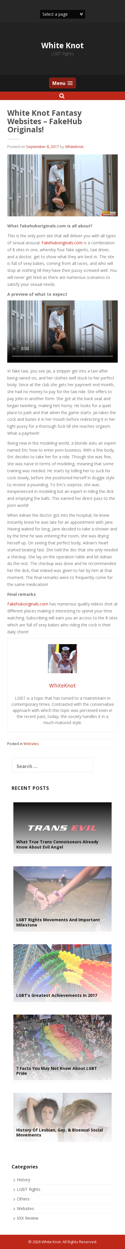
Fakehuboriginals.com (62, 242)
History (23, 1179)
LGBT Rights (28, 1189)
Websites (31, 743)
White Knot (62, 45)
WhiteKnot (74, 146)
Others (23, 1199)
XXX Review (27, 1218)
